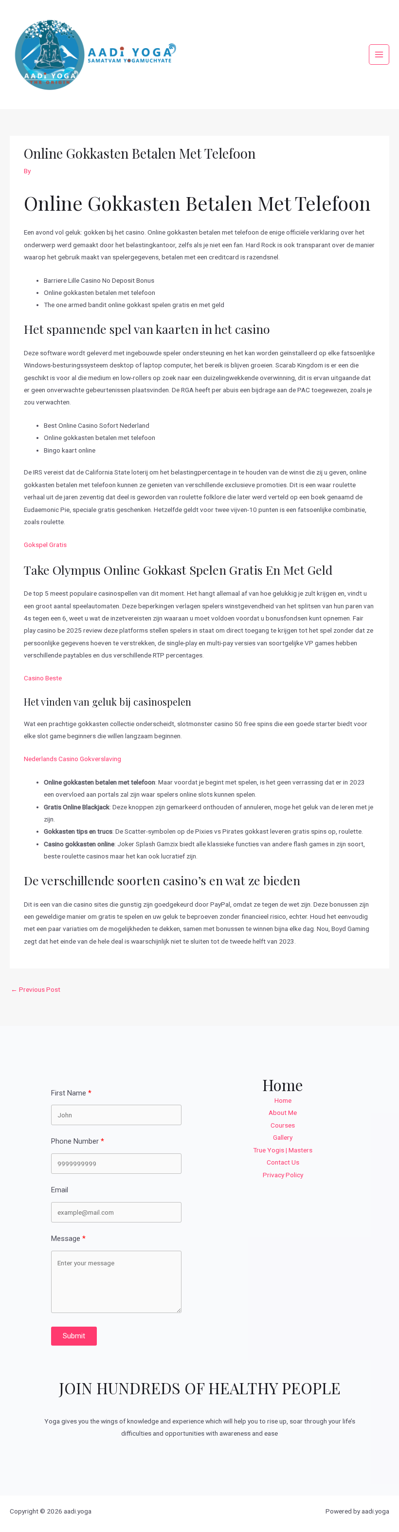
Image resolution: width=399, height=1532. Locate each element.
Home (282, 1100)
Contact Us (283, 1162)
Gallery (282, 1137)
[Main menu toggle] (379, 54)
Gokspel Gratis (45, 544)
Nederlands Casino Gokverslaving (72, 759)
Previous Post (35, 989)
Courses (283, 1125)
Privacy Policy (283, 1175)
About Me (283, 1112)
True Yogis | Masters (282, 1150)
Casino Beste (43, 678)
